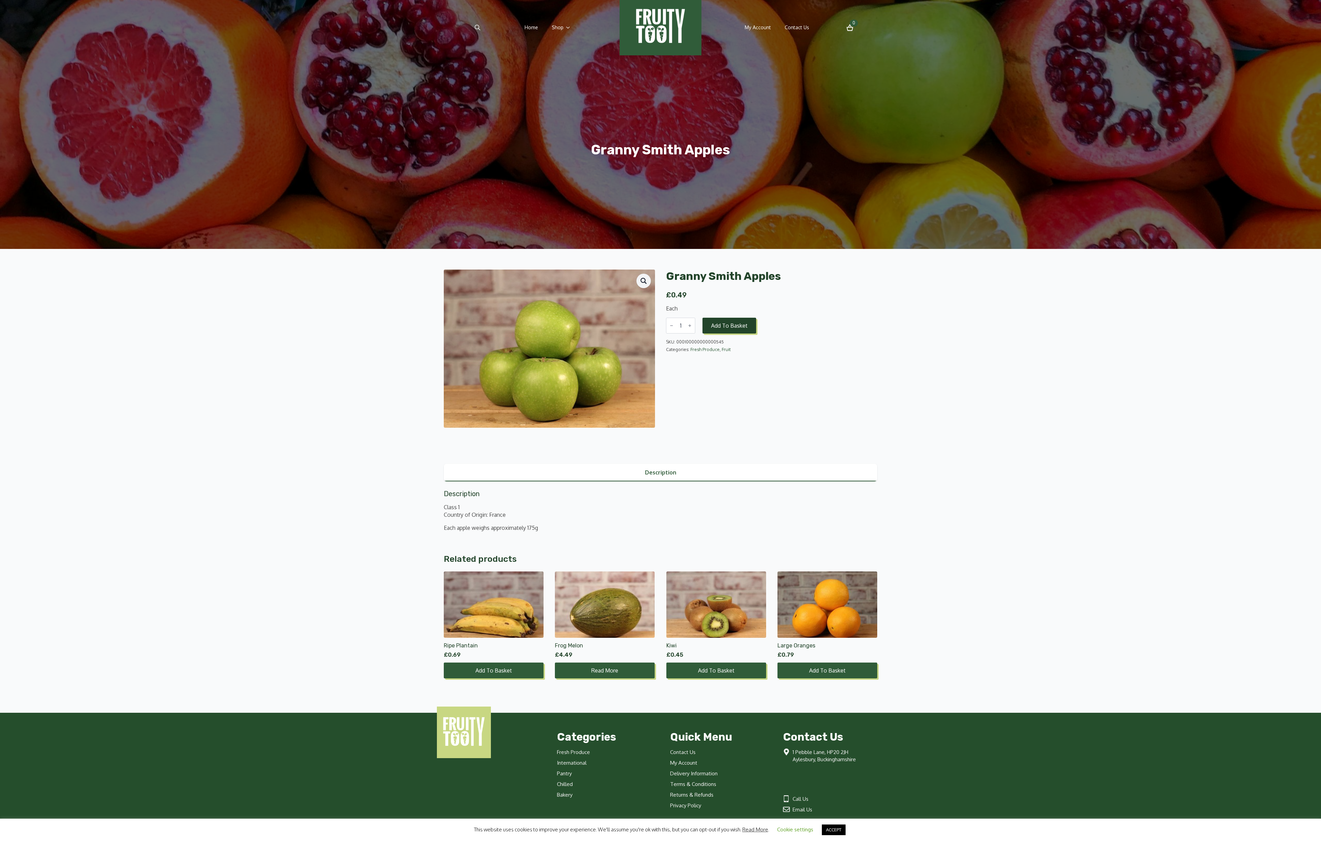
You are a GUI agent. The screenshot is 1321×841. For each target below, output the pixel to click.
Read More (755, 829)
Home (531, 27)
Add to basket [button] (493, 670)
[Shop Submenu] (570, 27)
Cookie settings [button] (795, 829)
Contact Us (797, 27)
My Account (758, 27)
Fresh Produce (705, 349)
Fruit (726, 349)
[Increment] (690, 326)
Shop (557, 27)
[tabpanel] (660, 511)
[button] (643, 281)
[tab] (660, 472)
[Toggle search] (477, 27)
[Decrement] (671, 326)
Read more (604, 670)
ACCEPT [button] (833, 829)
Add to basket (729, 325)
